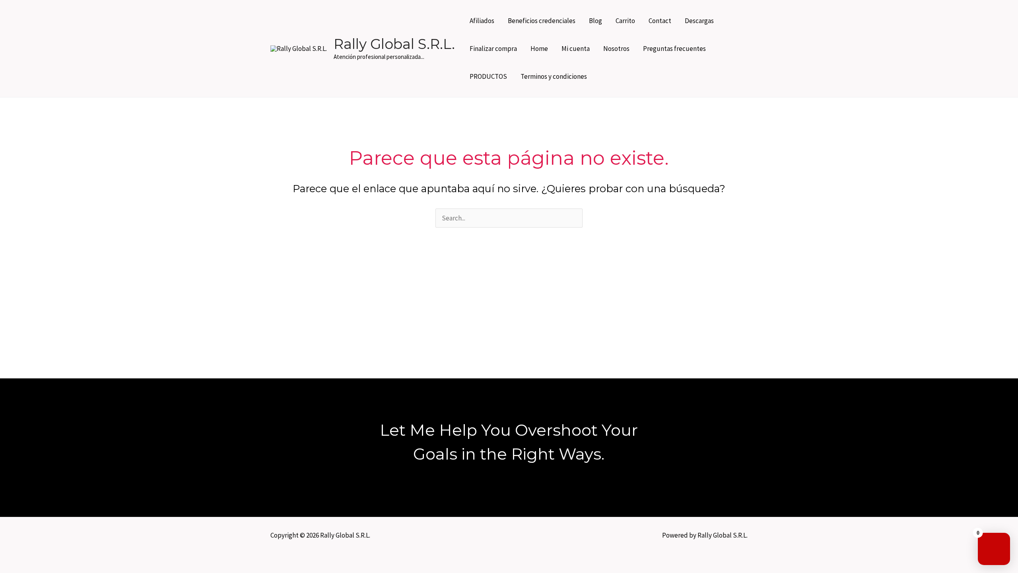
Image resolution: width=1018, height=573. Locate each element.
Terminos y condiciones (554, 76)
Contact (660, 20)
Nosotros (616, 48)
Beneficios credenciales (541, 20)
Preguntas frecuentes (674, 48)
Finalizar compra (493, 48)
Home (539, 48)
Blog (595, 20)
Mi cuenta (575, 48)
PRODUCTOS (488, 76)
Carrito (625, 20)
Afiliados (482, 20)
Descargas (699, 20)
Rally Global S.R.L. (394, 44)
